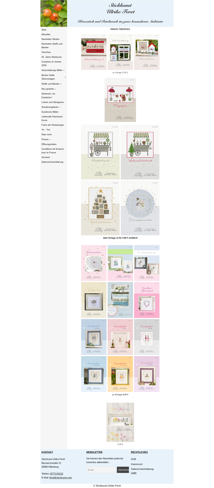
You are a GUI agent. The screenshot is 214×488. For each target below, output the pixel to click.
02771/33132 (56, 473)
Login (133, 472)
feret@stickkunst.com (60, 477)
